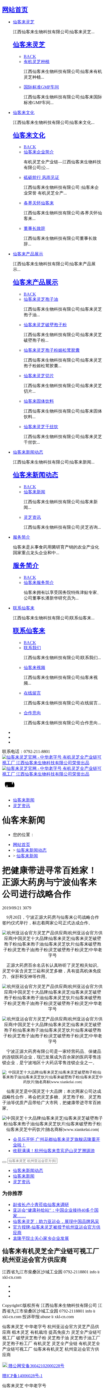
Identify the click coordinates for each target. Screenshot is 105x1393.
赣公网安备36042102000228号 (35, 1365)
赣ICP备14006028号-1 (22, 1375)
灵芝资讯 (21, 1181)
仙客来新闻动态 (31, 850)
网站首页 (15, 9)
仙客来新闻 (27, 856)
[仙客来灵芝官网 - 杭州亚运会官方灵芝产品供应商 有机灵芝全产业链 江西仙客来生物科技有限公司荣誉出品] (52, 766)
